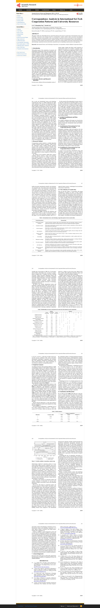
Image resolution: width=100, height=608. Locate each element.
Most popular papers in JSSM (22, 43)
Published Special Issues (21, 53)
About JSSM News (20, 47)
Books (37, 10)
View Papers (19, 30)
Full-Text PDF (19, 17)
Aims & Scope (19, 32)
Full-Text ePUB (19, 20)
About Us (62, 10)
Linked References (20, 22)
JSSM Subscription (20, 40)
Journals (28, 10)
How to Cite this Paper (21, 24)
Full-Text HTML (19, 19)
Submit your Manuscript (72, 606)
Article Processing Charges (22, 37)
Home (20, 10)
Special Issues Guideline (21, 55)
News (54, 10)
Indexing (18, 29)
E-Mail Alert (20, 606)
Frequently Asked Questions (22, 48)
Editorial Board (19, 34)
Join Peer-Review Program (31, 606)
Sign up (62, 606)
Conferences (45, 10)
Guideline (18, 35)
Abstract (18, 15)
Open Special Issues (20, 52)
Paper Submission (20, 39)
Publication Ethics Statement (22, 45)
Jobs (71, 10)
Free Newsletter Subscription (22, 42)
